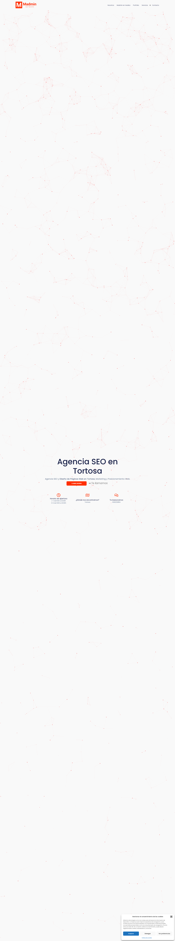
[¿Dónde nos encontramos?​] (87, 495)
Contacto (155, 5)
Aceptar (131, 934)
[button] (171, 917)
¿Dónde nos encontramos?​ (87, 500)
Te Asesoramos (116, 500)
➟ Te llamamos (98, 483)
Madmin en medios (123, 5)
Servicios (145, 5)
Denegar (148, 934)
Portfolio (136, 5)
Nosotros (111, 5)
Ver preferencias (164, 934)
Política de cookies (147, 937)
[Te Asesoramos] (116, 495)
